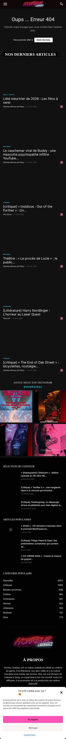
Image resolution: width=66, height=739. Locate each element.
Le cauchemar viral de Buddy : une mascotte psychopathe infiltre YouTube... (29, 154)
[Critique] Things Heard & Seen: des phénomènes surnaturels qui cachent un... (39, 543)
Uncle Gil (6, 318)
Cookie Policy (30, 735)
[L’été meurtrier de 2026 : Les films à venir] (33, 75)
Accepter (33, 719)
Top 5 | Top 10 (8, 94)
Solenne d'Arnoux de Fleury (13, 107)
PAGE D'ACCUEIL (43, 40)
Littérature (7, 306)
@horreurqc (33, 386)
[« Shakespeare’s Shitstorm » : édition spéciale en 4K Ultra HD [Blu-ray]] (10, 476)
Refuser (33, 727)
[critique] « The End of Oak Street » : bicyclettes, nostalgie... (31, 364)
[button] (61, 692)
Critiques (6, 202)
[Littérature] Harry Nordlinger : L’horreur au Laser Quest (26, 312)
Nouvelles (6, 146)
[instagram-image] (16, 406)
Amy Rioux (7, 214)
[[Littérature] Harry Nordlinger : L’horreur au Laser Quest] (33, 287)
